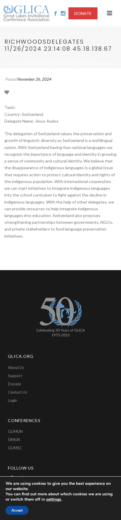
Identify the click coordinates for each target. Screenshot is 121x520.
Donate (14, 384)
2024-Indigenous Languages (66, 61)
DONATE (83, 13)
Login (12, 400)
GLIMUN (15, 431)
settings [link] (53, 499)
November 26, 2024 (34, 79)
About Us (16, 367)
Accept (17, 510)
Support (15, 375)
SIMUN (14, 439)
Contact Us (17, 392)
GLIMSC (15, 448)
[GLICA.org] (26, 13)
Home (30, 61)
